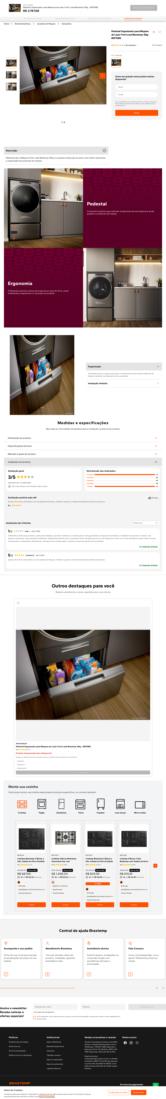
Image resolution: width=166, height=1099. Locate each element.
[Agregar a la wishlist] (159, 31)
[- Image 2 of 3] (11, 74)
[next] (155, 866)
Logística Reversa (54, 1068)
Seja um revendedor (55, 1060)
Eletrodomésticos (23, 24)
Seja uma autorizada (55, 1064)
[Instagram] (131, 1043)
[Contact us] (156, 1086)
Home (6, 24)
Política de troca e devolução (20, 1055)
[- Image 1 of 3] (11, 63)
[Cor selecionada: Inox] (52, 882)
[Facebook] (125, 1043)
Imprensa (50, 1051)
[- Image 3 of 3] (11, 86)
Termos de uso (14, 1046)
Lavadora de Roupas (46, 24)
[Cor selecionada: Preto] (18, 882)
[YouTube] (137, 1043)
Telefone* (86, 1007)
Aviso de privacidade (81, 1016)
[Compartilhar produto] (153, 31)
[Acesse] (47, 974)
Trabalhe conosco (54, 1055)
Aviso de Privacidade (46, 1096)
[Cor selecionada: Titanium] (116, 62)
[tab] (41, 407)
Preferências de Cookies (18, 1042)
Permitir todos (138, 1092)
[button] (81, 1017)
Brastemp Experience (55, 1046)
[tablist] (42, 407)
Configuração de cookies (118, 1092)
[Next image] (102, 76)
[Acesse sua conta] (6, 974)
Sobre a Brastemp (54, 1042)
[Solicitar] (89, 974)
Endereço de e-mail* (43, 1007)
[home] (46, 1083)
